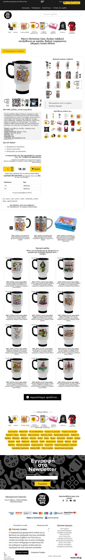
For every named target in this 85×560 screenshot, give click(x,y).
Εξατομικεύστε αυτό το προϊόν (60, 103)
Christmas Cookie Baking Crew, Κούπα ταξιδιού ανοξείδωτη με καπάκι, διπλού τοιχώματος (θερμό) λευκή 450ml (16, 385)
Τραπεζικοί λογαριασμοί (64, 538)
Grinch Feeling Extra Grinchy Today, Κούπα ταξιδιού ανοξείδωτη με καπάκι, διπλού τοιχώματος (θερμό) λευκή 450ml (42, 385)
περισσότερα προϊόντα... (44, 397)
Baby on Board (33, 435)
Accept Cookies (22, 552)
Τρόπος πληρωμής (65, 536)
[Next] (73, 28)
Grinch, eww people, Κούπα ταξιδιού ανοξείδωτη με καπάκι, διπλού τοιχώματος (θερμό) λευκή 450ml (42, 284)
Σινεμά (40, 438)
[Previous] (11, 28)
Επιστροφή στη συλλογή (15, 51)
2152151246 (76, 1)
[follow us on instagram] (67, 500)
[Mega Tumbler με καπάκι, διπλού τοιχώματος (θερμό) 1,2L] (77, 65)
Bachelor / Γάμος (12, 435)
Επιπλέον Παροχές (55, 106)
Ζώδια (42, 441)
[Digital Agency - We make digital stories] (76, 556)
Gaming (8, 438)
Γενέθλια (70, 438)
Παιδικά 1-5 (75, 435)
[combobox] (60, 14)
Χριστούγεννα (8, 258)
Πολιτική (60, 441)
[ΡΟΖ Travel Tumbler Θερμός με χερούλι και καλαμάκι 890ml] (58, 65)
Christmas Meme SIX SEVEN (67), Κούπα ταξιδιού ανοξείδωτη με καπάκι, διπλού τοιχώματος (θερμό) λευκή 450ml (16, 284)
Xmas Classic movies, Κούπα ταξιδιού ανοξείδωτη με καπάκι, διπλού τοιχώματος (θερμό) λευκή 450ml (68, 284)
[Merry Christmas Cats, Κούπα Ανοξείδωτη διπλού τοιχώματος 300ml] (31, 224)
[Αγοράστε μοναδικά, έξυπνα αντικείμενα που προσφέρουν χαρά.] (8, 15)
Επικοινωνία (42, 525)
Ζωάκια (77, 438)
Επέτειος (33, 438)
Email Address (31, 474)
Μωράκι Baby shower (61, 435)
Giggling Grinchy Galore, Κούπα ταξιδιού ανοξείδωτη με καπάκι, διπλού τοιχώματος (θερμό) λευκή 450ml (42, 318)
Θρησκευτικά (51, 441)
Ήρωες (52, 438)
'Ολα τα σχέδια (47, 448)
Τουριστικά (49, 445)
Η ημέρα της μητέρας (52, 431)
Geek (18, 441)
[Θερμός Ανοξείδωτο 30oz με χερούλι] (48, 65)
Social (74, 441)
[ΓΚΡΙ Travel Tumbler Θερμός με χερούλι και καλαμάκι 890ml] (67, 65)
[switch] (46, 103)
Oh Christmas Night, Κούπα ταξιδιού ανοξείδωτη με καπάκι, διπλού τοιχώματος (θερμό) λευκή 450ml (68, 384)
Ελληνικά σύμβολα (23, 445)
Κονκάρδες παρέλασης (20, 448)
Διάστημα (34, 441)
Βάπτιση (23, 435)
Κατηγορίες (26, 8)
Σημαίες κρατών (37, 445)
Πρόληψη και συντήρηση (15, 147)
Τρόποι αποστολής (13, 149)
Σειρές (46, 438)
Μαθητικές (25, 441)
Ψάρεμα (68, 441)
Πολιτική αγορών (64, 525)
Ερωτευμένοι (12, 431)
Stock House (46, 8)
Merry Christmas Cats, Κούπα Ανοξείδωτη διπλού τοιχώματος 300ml (31, 238)
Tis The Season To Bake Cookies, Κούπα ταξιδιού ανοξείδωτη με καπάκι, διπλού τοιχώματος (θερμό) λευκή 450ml (68, 351)
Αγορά (37, 169)
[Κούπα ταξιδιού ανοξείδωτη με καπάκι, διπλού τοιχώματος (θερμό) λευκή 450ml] (77, 84)
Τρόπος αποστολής (65, 542)
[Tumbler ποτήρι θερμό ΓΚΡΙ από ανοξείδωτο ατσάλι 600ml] (58, 75)
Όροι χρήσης (65, 528)
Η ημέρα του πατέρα (69, 431)
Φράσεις (11, 445)
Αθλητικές (24, 438)
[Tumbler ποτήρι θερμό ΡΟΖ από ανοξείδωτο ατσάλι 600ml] (67, 75)
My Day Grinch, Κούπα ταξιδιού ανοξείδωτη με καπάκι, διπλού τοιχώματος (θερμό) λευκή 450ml (16, 317)
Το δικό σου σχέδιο (60, 8)
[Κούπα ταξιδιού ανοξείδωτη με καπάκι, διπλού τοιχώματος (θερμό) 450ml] (48, 94)
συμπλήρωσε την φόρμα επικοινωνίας (23, 207)
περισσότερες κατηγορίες (64, 448)
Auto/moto (61, 438)
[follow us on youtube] (71, 500)
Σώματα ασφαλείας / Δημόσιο (66, 445)
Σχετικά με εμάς (20, 525)
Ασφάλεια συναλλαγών (64, 532)
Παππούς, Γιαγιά (46, 435)
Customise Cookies (38, 552)
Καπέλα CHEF (35, 448)
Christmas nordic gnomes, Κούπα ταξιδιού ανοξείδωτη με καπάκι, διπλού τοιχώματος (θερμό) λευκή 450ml (16, 351)
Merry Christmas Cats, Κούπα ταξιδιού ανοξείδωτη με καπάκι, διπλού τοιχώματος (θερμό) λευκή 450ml (68, 318)
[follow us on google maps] (74, 500)
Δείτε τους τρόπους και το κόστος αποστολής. (22, 173)
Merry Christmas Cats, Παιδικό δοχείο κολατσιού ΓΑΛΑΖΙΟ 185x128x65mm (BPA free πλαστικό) (54, 238)
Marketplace (36, 8)
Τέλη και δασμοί (65, 534)
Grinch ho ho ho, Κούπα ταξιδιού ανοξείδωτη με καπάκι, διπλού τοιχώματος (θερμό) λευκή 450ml (42, 350)
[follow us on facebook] (63, 500)
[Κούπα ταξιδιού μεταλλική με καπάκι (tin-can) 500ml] (58, 94)
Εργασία (11, 441)
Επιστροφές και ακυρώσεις (16, 151)
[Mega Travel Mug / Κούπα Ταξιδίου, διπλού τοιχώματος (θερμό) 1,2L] (48, 75)
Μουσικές (15, 438)
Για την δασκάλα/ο (36, 431)
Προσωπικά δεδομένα (65, 530)
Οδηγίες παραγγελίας (64, 544)
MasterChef (23, 431)
